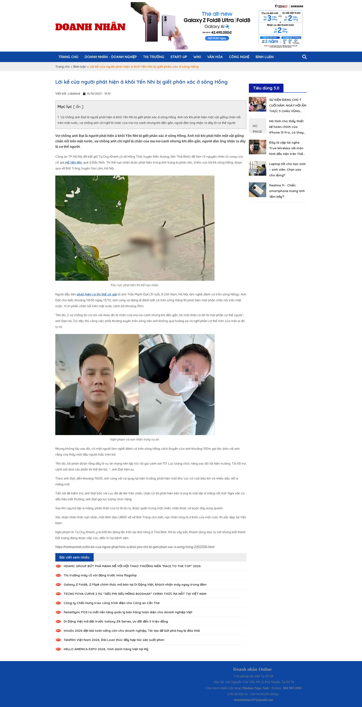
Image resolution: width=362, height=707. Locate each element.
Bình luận (265, 57)
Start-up (179, 57)
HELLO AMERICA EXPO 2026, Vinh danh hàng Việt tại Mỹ (106, 649)
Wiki (197, 57)
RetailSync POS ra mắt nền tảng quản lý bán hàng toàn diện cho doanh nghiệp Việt (128, 612)
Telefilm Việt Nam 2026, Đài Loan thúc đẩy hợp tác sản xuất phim (114, 640)
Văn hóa (215, 57)
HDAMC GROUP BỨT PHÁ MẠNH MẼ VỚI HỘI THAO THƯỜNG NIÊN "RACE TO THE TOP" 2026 (132, 566)
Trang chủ (68, 57)
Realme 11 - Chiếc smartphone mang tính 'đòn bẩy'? (287, 191)
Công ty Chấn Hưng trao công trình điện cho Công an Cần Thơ (111, 603)
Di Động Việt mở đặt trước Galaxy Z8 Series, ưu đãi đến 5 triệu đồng (116, 621)
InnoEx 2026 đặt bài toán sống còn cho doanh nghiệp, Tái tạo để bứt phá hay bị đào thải (132, 631)
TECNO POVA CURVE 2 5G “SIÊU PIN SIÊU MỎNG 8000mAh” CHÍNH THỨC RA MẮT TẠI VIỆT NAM (135, 594)
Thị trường (153, 57)
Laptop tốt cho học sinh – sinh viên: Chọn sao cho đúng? (287, 169)
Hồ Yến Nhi (73, 162)
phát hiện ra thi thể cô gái (97, 294)
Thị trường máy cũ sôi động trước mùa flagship (100, 575)
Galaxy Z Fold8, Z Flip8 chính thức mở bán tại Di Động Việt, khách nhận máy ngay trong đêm (135, 584)
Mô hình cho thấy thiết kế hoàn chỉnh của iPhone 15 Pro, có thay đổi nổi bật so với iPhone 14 (287, 132)
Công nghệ (239, 57)
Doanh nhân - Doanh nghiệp (111, 57)
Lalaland (74, 93)
